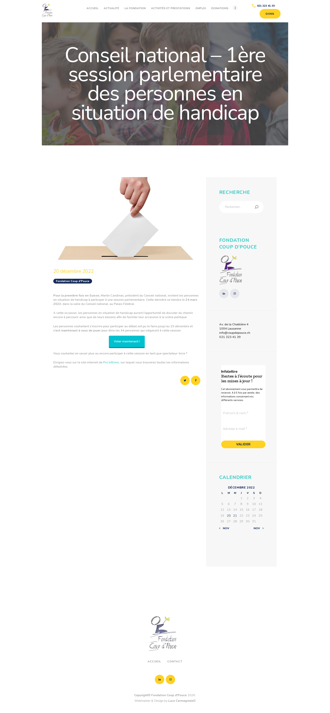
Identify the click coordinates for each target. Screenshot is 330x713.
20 (229, 516)
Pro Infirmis (111, 362)
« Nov (225, 528)
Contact (174, 661)
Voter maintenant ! (127, 341)
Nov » (258, 528)
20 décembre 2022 (73, 271)
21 (235, 516)
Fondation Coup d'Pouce (72, 281)
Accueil (154, 661)
